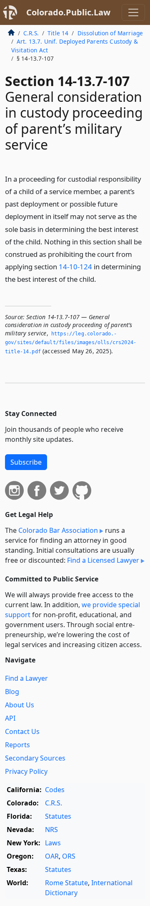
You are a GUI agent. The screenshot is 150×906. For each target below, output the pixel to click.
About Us (19, 704)
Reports (17, 744)
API (10, 718)
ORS (68, 856)
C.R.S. (31, 33)
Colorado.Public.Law (68, 12)
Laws (53, 842)
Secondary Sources (35, 758)
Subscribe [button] (26, 462)
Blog (12, 691)
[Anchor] (101, 278)
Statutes (58, 816)
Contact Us (22, 731)
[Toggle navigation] (133, 12)
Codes (55, 789)
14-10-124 (75, 266)
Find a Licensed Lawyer (103, 560)
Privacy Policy (26, 771)
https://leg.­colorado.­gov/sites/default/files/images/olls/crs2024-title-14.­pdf (70, 343)
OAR (52, 856)
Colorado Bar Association (58, 530)
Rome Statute (66, 882)
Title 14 (58, 33)
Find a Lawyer (26, 678)
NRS (51, 829)
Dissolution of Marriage (110, 33)
